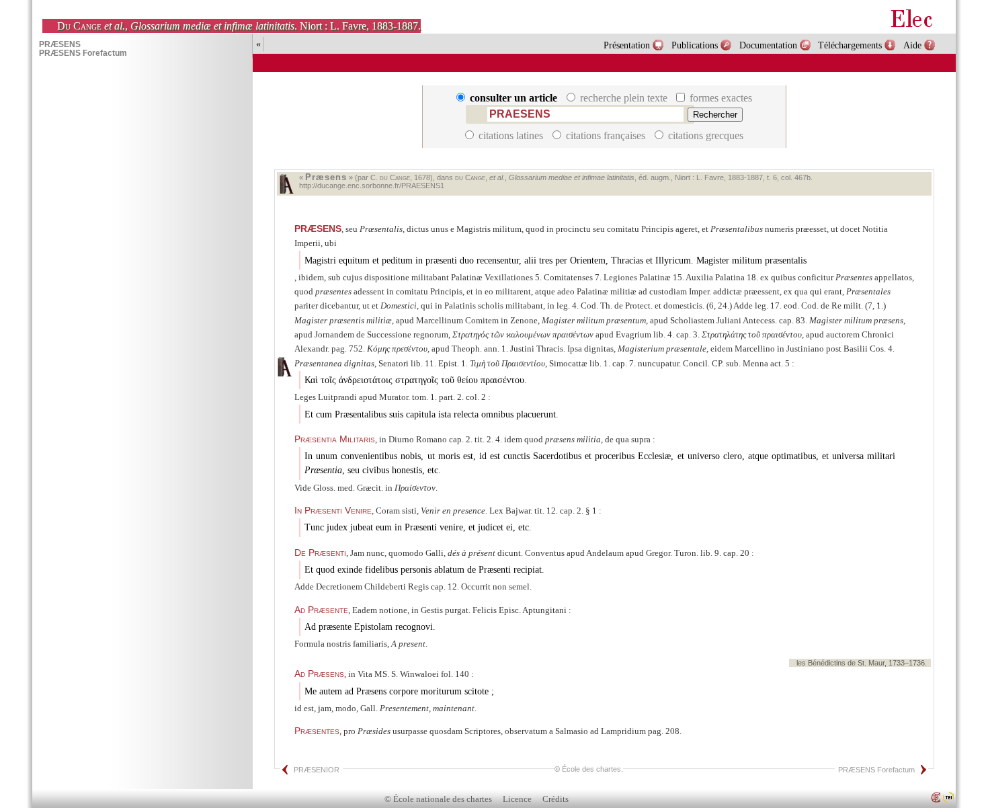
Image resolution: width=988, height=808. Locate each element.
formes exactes (719, 98)
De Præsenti (320, 552)
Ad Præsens (319, 673)
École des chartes (591, 769)
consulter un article (513, 98)
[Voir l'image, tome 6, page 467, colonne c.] (284, 366)
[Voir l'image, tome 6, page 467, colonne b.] (286, 183)
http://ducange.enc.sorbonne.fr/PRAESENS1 (371, 185)
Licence (517, 799)
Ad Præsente (321, 609)
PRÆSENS (317, 228)
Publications (694, 45)
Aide (912, 45)
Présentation (627, 45)
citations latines (511, 135)
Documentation (768, 45)
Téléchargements (850, 45)
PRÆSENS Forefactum (876, 770)
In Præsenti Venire (333, 510)
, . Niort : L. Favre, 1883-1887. (239, 26)
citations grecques (704, 135)
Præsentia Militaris (334, 439)
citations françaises (605, 135)
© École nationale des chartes (438, 799)
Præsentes (316, 730)
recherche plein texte (623, 98)
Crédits (555, 799)
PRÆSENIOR (316, 770)
